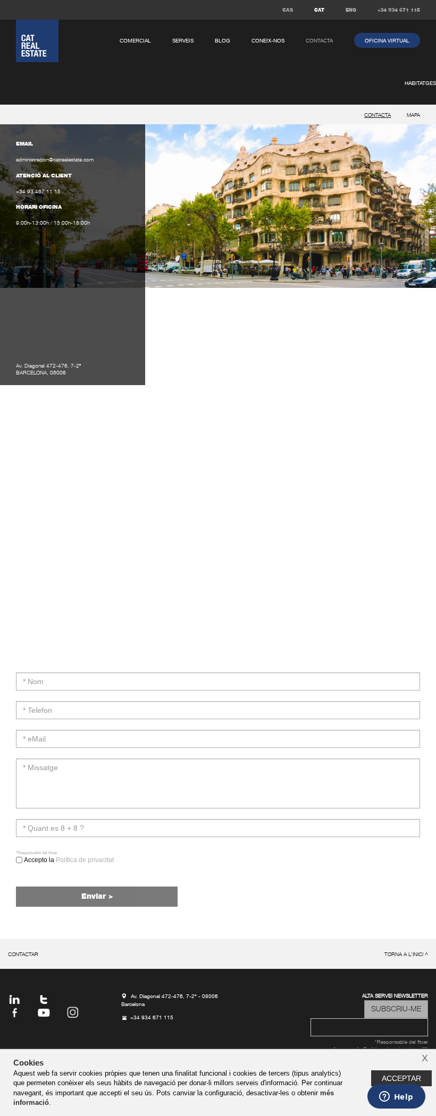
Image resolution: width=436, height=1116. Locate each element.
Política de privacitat (85, 860)
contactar (23, 954)
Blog (222, 41)
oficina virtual (387, 41)
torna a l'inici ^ (406, 954)
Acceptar (401, 1078)
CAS (287, 10)
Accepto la (68, 860)
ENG (351, 10)
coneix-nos (267, 41)
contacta (319, 41)
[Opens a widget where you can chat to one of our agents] (396, 1097)
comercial (135, 41)
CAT (319, 10)
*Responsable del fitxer (36, 852)
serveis (183, 41)
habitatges (420, 83)
